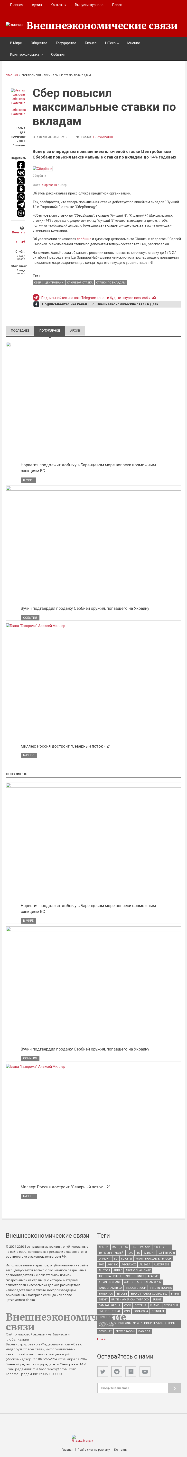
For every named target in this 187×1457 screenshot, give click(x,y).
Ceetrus (140, 1305)
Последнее (20, 330)
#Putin (104, 1247)
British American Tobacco (130, 1299)
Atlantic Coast (110, 1282)
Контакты (58, 5)
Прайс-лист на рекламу (94, 1449)
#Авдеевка (120, 1247)
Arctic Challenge (138, 1270)
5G (115, 1258)
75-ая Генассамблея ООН (153, 1258)
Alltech (104, 1270)
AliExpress (161, 1264)
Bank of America (110, 1287)
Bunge (156, 1299)
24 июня (104, 1258)
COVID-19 (104, 1317)
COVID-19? (105, 1331)
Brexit (103, 1299)
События (58, 54)
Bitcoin (121, 1293)
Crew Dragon (125, 1331)
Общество (39, 43)
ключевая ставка (80, 282)
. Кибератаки (140, 1247)
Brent (175, 1293)
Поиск (117, 5)
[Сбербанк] (43, 168)
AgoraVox (129, 1264)
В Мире (16, 43)
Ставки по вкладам (111, 282)
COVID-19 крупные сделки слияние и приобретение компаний (137, 1324)
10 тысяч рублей (111, 1252)
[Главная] (14, 24)
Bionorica (106, 1293)
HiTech (110, 43)
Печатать (18, 232)
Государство (66, 43)
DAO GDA (144, 1331)
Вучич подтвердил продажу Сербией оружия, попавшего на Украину (85, 608)
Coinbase (158, 1311)
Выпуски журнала (89, 5)
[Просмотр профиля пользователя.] (18, 97)
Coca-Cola (140, 1311)
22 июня (149, 1252)
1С (138, 1252)
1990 (130, 1252)
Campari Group (110, 1305)
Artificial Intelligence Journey (121, 1276)
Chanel (155, 1305)
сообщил (84, 239)
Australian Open (149, 1282)
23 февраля (167, 1252)
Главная (16, 5)
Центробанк (54, 282)
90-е (101, 1264)
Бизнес (90, 43)
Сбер (37, 282)
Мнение (133, 43)
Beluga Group (136, 1287)
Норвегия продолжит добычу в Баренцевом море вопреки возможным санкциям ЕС (88, 467)
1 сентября (162, 1247)
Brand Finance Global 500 (149, 1293)
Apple (117, 1270)
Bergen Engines (161, 1287)
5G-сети (126, 1258)
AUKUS (128, 1282)
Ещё (100, 1339)
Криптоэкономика (24, 54)
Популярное (52, 330)
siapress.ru (49, 185)
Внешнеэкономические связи (102, 26)
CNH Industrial (110, 1311)
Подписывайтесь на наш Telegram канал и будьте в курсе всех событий (98, 298)
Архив (37, 5)
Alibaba (145, 1264)
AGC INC (112, 1264)
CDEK (127, 1305)
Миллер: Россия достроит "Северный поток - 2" (65, 746)
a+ (22, 241)
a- (17, 242)
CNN (127, 1311)
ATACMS (153, 1276)
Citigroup (171, 1305)
